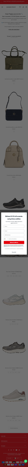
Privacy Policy (22, 246)
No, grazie (14, 252)
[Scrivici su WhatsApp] (25, 461)
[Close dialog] (25, 214)
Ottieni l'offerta (14, 242)
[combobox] (6, 239)
